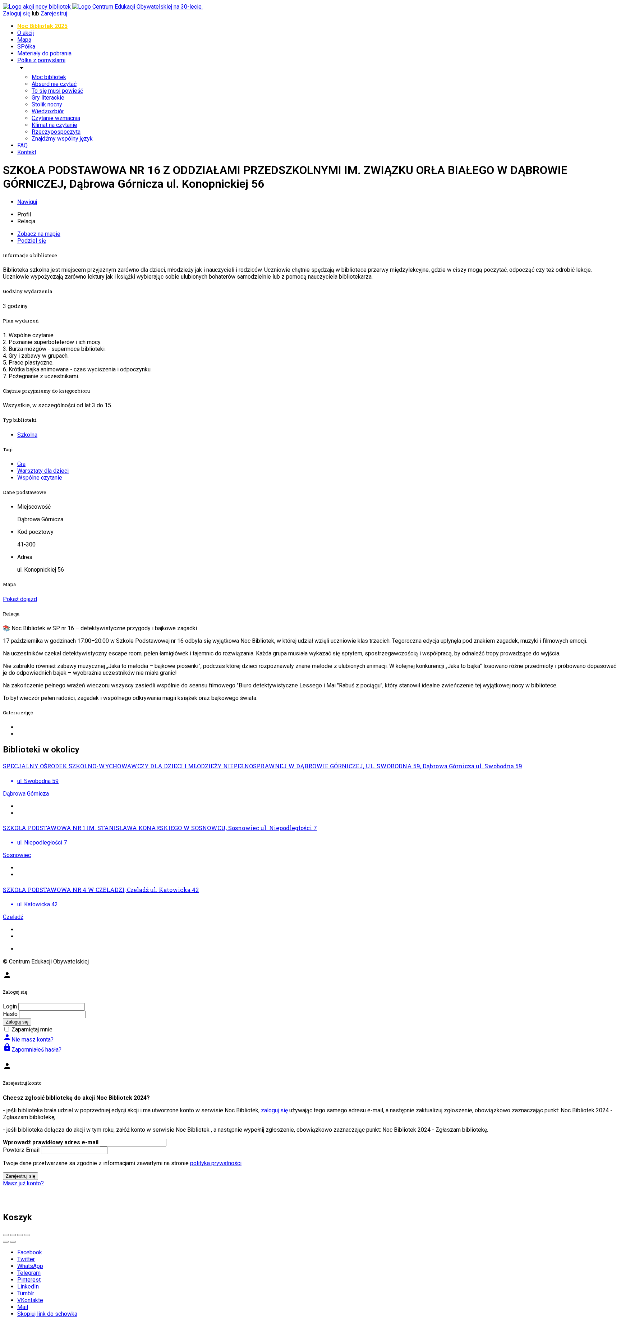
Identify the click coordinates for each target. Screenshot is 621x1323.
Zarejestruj (54, 13)
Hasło (10, 1014)
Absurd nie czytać (54, 84)
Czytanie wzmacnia (56, 118)
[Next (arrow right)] (13, 1242)
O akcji (25, 32)
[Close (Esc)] (6, 1235)
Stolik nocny (47, 104)
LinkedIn (28, 1286)
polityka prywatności (216, 1163)
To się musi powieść (57, 90)
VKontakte (30, 1300)
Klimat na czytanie (54, 125)
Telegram (29, 1272)
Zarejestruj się (20, 1176)
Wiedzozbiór (48, 111)
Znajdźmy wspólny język (62, 138)
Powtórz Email (21, 1149)
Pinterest (29, 1279)
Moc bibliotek (49, 77)
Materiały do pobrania (44, 53)
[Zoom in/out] (27, 1235)
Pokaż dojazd (20, 599)
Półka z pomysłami (41, 60)
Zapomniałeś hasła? (32, 1049)
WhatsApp (30, 1266)
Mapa (24, 39)
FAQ (22, 145)
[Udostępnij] (13, 1235)
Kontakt (26, 152)
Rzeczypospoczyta (56, 131)
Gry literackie (48, 97)
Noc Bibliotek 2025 (42, 26)
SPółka (26, 46)
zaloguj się (274, 1110)
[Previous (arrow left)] (6, 1242)
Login (10, 1006)
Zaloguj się (16, 13)
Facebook (29, 1252)
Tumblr (25, 1293)
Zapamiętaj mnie (32, 1029)
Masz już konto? (23, 1183)
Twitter (26, 1259)
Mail (22, 1307)
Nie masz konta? (28, 1039)
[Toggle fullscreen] (20, 1235)
